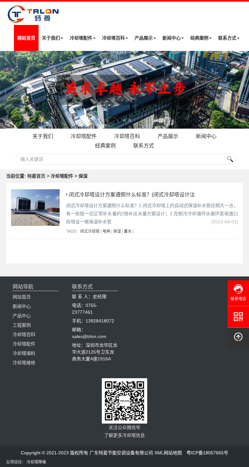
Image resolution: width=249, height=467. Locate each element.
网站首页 (26, 38)
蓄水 (128, 231)
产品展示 (144, 38)
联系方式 (227, 38)
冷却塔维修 (24, 362)
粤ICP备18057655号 (207, 452)
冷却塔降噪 (36, 462)
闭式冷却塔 (90, 231)
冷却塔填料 (24, 353)
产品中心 (22, 315)
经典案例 (199, 38)
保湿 (117, 231)
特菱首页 (36, 176)
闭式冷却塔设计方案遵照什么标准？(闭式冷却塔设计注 (132, 194)
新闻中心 (171, 38)
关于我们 (51, 38)
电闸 (106, 231)
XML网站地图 (168, 452)
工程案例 (22, 325)
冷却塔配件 (81, 38)
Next (6, 89)
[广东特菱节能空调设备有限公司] (33, 19)
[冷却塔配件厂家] (124, 90)
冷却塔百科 (113, 38)
